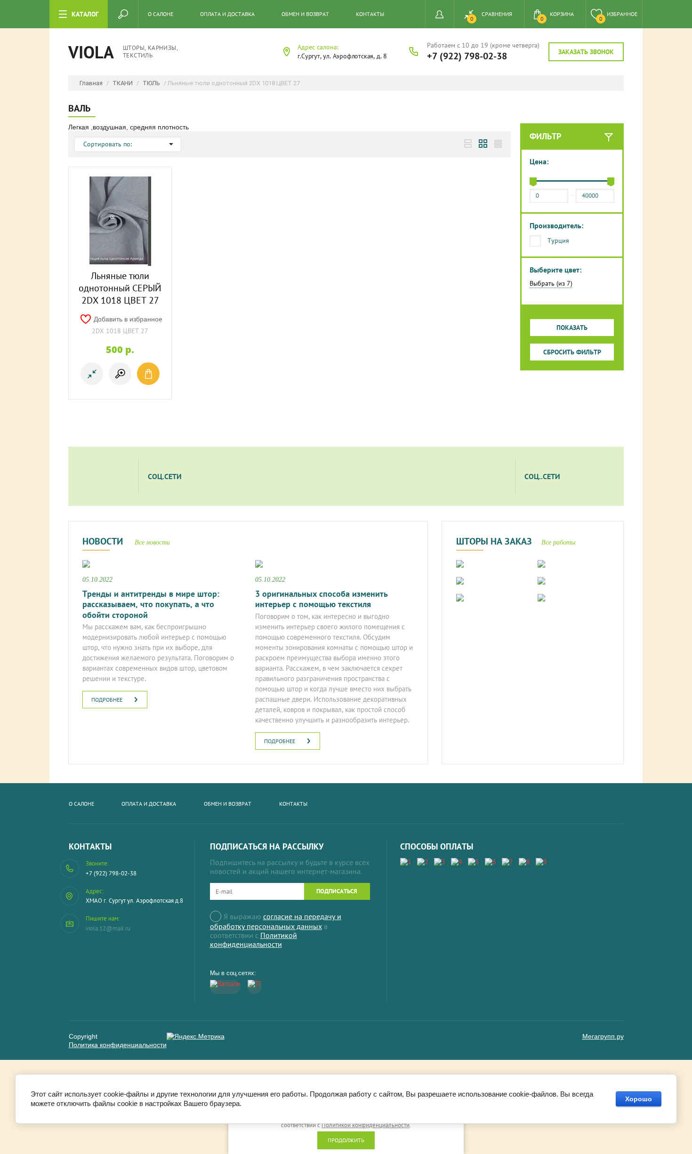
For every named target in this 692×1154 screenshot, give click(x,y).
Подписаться (336, 891)
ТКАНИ (123, 83)
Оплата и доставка (227, 14)
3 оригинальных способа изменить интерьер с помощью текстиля (321, 599)
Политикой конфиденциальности (253, 939)
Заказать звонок (586, 52)
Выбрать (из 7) (551, 283)
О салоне (160, 14)
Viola (91, 52)
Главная (91, 83)
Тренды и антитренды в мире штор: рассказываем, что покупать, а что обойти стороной (150, 604)
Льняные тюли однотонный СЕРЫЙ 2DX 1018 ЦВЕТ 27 (120, 288)
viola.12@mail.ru (108, 928)
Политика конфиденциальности (118, 1045)
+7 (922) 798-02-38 (467, 56)
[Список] (468, 143)
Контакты (370, 14)
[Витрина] (483, 143)
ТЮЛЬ (151, 83)
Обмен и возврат (305, 14)
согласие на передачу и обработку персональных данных (275, 921)
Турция (558, 240)
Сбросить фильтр (572, 352)
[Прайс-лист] (498, 143)
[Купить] (148, 373)
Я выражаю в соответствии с (275, 930)
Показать (571, 327)
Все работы (558, 542)
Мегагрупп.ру (603, 1036)
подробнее (106, 699)
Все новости (152, 542)
